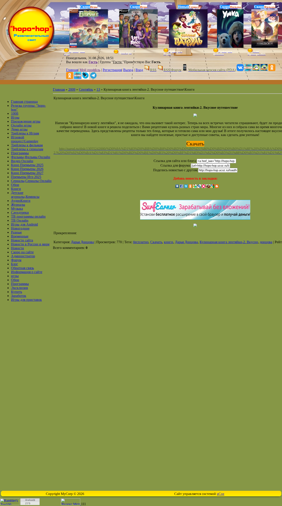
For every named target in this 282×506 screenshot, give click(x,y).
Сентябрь (86, 89)
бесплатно (140, 242)
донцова (266, 242)
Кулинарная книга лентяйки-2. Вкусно (229, 242)
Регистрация (112, 70)
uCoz (220, 494)
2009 (71, 89)
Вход (139, 70)
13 (98, 89)
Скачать (156, 242)
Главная (72, 70)
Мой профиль (90, 70)
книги (168, 242)
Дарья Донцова (82, 242)
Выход (128, 70)
